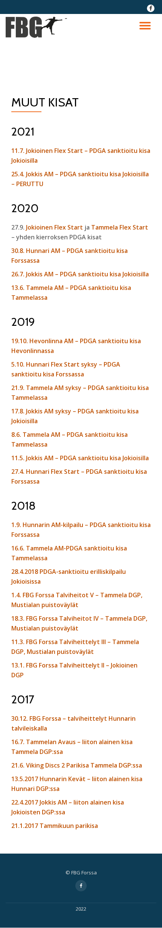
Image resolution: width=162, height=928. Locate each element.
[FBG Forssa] (38, 27)
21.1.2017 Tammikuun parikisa (54, 826)
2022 (81, 908)
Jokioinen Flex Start (54, 227)
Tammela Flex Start (119, 227)
